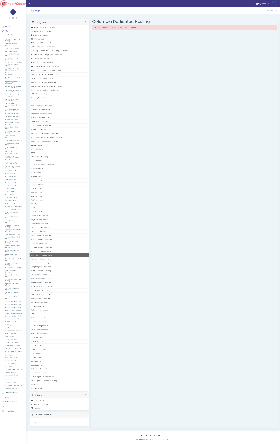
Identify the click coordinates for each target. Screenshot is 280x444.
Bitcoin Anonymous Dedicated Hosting (11, 162)
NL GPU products (11, 322)
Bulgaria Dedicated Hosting (12, 144)
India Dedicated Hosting (13, 140)
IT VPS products (10, 200)
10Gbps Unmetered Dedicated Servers (12, 110)
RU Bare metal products (13, 301)
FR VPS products (10, 194)
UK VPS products (10, 203)
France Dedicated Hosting (11, 127)
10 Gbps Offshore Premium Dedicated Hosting (12, 157)
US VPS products (11, 183)
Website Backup (10, 372)
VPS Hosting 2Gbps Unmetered (11, 73)
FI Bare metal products (13, 310)
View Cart (36, 408)
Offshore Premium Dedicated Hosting (11, 152)
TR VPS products (10, 188)
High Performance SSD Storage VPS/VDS (13, 87)
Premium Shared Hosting (11, 44)
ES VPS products (10, 191)
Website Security (11, 363)
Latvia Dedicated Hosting (11, 221)
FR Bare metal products (13, 316)
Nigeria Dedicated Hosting (11, 284)
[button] (9, 18)
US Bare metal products (13, 304)
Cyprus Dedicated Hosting (11, 217)
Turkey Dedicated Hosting (11, 136)
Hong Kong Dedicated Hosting (13, 259)
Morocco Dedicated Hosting (12, 289)
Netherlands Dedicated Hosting (13, 123)
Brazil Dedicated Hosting (13, 234)
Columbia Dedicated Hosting (12, 246)
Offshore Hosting (11, 51)
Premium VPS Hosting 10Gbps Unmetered (12, 69)
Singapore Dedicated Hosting (12, 132)
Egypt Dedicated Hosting (11, 297)
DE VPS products (11, 186)
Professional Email (11, 375)
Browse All (8, 34)
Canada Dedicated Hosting (12, 226)
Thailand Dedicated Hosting (12, 271)
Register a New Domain (13, 386)
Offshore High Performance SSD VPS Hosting (12, 105)
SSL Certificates (10, 360)
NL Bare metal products (13, 307)
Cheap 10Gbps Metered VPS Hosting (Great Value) (13, 64)
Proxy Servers (9, 337)
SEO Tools (8, 366)
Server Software (10, 340)
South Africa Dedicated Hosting (13, 280)
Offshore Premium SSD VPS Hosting (13, 100)
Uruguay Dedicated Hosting (12, 242)
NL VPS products (10, 174)
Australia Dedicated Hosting (12, 251)
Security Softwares (11, 343)
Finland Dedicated (11, 120)
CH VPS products (11, 197)
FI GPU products (10, 334)
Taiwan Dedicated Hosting (11, 148)
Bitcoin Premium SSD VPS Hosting (12, 95)
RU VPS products (11, 171)
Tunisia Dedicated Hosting (11, 293)
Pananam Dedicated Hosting (12, 237)
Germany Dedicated (12, 117)
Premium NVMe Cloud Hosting (12, 40)
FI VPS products (10, 177)
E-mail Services (10, 383)
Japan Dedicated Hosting (11, 255)
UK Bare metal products (13, 206)
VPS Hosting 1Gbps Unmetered (11, 59)
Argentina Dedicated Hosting (12, 230)
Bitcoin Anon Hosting (12, 48)
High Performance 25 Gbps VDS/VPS (12, 82)
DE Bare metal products (13, 313)
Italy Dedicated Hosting (13, 209)
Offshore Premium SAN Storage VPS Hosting (13, 91)
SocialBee (8, 380)
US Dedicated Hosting (12, 114)
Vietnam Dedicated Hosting (12, 275)
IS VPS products (10, 180)
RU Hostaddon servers (13, 331)
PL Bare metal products (13, 346)
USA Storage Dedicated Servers (13, 352)
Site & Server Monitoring (13, 369)
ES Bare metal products (13, 319)
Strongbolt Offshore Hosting (12, 54)
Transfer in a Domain (40, 404)
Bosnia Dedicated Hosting (11, 213)
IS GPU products (10, 328)
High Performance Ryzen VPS (13, 78)
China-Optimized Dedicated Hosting (11, 356)
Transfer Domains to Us (13, 389)
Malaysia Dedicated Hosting (12, 264)
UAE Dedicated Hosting (13, 268)
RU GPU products (11, 325)
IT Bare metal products (13, 348)
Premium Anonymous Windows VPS (12, 167)
